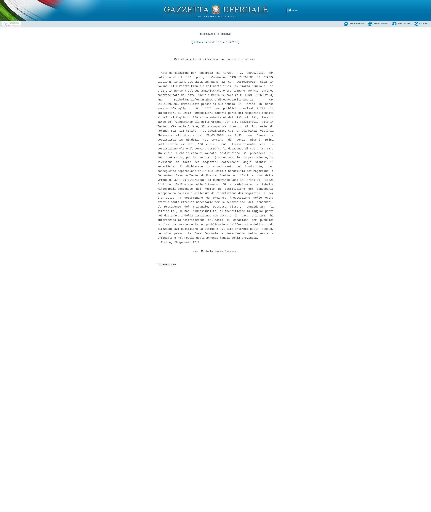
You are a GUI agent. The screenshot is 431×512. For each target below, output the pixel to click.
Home (295, 10)
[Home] (215, 10)
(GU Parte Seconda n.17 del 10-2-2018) (215, 42)
